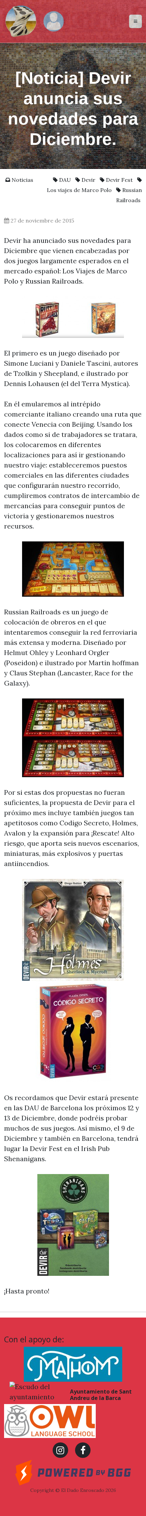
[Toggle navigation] (135, 21)
